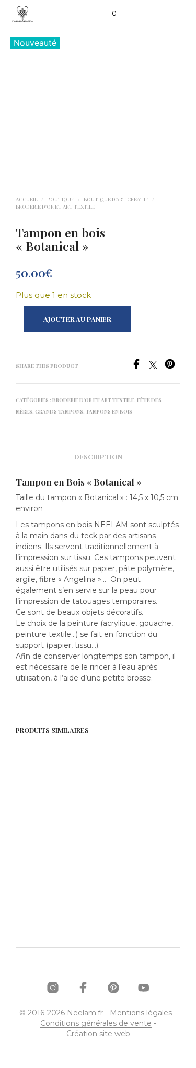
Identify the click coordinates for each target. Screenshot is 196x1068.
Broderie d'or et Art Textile (55, 206)
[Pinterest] (172, 366)
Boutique (60, 199)
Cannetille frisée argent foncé (45, 842)
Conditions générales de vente (96, 1024)
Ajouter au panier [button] (54, 871)
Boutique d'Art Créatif (116, 199)
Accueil (27, 199)
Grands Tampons (59, 411)
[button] (107, 13)
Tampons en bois (109, 411)
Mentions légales (141, 1013)
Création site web (98, 1034)
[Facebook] (140, 366)
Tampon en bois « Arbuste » (129, 842)
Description (98, 456)
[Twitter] (157, 366)
